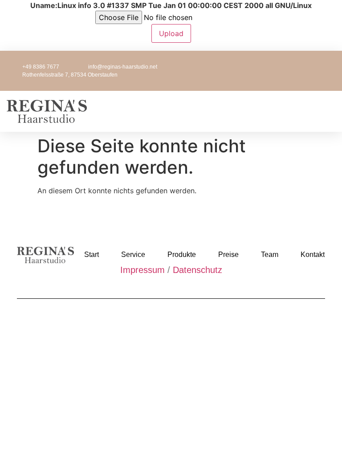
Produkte (181, 254)
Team (269, 254)
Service (133, 254)
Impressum (142, 270)
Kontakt (313, 254)
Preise (228, 254)
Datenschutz (197, 270)
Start (91, 254)
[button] (214, 111)
